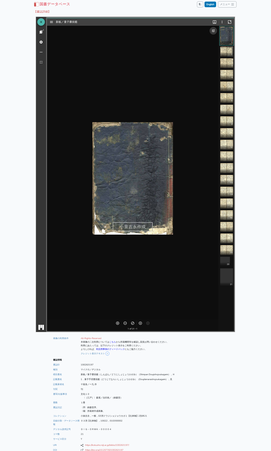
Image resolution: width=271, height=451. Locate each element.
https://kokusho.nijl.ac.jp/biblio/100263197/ (107, 445)
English (210, 4)
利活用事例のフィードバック (110, 349)
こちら (112, 341)
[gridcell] (51, 4)
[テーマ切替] (200, 4)
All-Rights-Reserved (91, 338)
